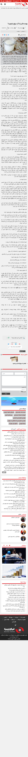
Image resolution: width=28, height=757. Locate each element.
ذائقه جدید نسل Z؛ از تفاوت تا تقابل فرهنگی (16, 593)
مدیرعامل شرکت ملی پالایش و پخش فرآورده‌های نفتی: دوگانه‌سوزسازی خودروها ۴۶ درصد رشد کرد (14, 446)
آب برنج (21, 351)
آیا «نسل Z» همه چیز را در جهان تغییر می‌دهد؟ (15, 592)
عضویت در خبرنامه (22, 619)
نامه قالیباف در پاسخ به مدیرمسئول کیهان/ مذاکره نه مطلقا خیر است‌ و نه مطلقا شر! (14, 501)
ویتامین (4, 108)
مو (20, 267)
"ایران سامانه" (11, 639)
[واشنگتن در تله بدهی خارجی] (23, 538)
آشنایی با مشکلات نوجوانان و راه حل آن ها (16, 588)
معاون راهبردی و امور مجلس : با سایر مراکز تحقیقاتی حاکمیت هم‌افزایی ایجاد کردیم (14, 452)
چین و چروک (6, 125)
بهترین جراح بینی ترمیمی (19, 418)
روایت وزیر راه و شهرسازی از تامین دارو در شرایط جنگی (14, 460)
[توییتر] (9, 1)
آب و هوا (13, 619)
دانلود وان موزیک (13, 423)
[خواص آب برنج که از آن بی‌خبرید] (14, 359)
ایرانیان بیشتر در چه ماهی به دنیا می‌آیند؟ (16, 597)
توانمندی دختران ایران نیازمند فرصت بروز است (15, 611)
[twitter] (8, 35)
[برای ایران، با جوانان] (23, 519)
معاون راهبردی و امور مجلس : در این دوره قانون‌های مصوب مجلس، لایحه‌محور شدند (14, 436)
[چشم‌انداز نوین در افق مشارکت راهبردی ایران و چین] (23, 532)
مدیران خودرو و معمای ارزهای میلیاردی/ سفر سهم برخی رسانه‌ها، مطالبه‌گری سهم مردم (14, 504)
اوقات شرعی (6, 619)
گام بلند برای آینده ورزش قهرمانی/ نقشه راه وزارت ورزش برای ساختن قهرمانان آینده (14, 481)
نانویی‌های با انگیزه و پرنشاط (19, 458)
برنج (20, 70)
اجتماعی (23, 31)
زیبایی (2, 275)
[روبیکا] (11, 1)
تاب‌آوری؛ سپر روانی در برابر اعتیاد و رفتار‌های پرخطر (15, 609)
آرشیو (4, 472)
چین (18, 132)
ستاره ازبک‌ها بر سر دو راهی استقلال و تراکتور (16, 432)
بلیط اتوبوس (22, 423)
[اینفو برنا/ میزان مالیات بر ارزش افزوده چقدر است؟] (14, 573)
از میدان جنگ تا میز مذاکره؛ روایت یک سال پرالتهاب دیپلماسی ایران (14, 487)
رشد (18, 184)
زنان (14, 135)
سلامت (18, 31)
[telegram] (4, 35)
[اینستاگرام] (5, 1)
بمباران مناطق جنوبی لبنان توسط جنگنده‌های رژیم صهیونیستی (15, 455)
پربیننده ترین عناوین (21, 429)
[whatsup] (6, 35)
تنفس (19, 327)
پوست (15, 71)
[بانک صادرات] (14, 401)
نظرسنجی (14, 622)
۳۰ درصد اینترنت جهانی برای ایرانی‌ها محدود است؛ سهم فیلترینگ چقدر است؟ (14, 484)
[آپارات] (3, 1)
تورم (11, 325)
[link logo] (21, 4)
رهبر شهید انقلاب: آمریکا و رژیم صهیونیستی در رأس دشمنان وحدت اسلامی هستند (15, 442)
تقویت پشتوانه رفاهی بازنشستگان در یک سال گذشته (14, 508)
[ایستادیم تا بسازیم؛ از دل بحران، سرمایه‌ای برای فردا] (23, 525)
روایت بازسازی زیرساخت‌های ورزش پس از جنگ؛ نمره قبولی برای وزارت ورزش (14, 494)
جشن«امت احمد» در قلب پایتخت (18, 434)
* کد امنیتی (24, 387)
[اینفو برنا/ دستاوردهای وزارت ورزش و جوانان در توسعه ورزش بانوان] (14, 556)
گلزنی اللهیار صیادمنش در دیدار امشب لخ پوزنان (15, 465)
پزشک (17, 299)
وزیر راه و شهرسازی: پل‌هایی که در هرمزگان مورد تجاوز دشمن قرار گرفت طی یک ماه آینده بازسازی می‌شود (14, 467)
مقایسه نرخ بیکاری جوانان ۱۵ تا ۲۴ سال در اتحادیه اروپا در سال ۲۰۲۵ (14, 606)
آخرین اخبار (13, 429)
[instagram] (4, 545)
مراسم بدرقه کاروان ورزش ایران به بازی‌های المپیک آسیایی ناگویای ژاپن (15, 439)
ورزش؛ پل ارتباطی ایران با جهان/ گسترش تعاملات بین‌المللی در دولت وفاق (15, 491)
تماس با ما (23, 617)
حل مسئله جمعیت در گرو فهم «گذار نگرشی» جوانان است (14, 585)
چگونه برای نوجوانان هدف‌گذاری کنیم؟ (17, 595)
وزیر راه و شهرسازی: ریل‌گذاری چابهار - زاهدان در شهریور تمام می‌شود (14, 462)
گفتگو (20, 514)
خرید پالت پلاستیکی (20, 412)
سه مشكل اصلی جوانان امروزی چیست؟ (17, 590)
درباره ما (16, 617)
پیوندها (10, 617)
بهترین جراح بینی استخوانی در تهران (16, 421)
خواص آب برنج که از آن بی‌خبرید (19, 363)
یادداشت (24, 514)
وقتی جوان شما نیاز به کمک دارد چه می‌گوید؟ (16, 599)
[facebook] (2, 35)
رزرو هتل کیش (8, 415)
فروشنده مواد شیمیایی (19, 415)
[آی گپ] (1, 1)
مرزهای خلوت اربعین (9, 412)
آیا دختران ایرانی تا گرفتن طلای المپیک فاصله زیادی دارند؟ (15, 497)
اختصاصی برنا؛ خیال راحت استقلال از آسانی (16, 507)
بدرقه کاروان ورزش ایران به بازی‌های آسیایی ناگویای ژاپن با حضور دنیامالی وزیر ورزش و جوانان (14, 449)
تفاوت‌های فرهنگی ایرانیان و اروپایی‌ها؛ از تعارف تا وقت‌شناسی (15, 601)
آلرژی (17, 287)
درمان (12, 198)
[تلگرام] (7, 1)
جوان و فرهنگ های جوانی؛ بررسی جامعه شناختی (15, 604)
